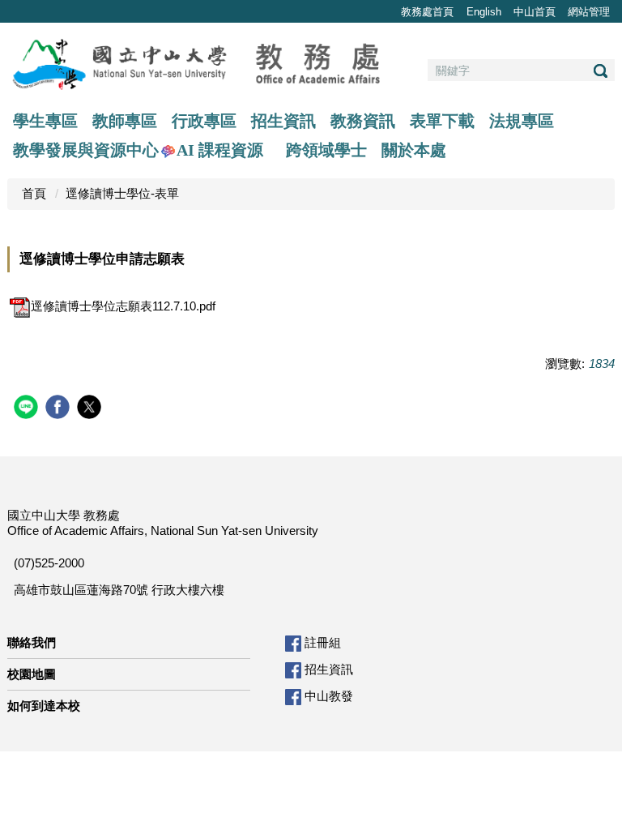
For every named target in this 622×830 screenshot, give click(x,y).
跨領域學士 (326, 150)
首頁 (34, 193)
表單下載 (442, 121)
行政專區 (204, 121)
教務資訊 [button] (362, 121)
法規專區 (521, 121)
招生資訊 (283, 121)
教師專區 (124, 121)
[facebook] (59, 409)
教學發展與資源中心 (86, 150)
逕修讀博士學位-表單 (122, 193)
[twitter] (91, 409)
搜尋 (600, 70)
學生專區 (45, 121)
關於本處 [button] (413, 150)
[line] (28, 409)
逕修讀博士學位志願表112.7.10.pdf (123, 306)
